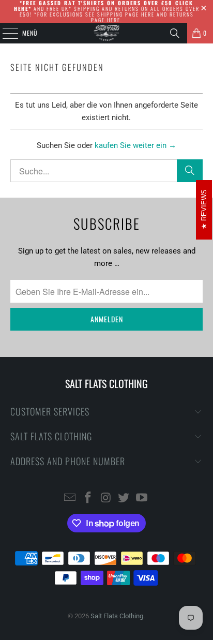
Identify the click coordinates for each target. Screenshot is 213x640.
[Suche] (190, 170)
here (148, 14)
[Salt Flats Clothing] (106, 33)
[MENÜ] (4, 33)
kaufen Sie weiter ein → (135, 145)
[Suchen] (175, 33)
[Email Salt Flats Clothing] (70, 498)
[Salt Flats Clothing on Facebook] (88, 498)
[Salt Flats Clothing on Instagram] (106, 498)
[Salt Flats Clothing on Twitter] (124, 498)
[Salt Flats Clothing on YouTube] (142, 498)
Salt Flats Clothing (116, 616)
